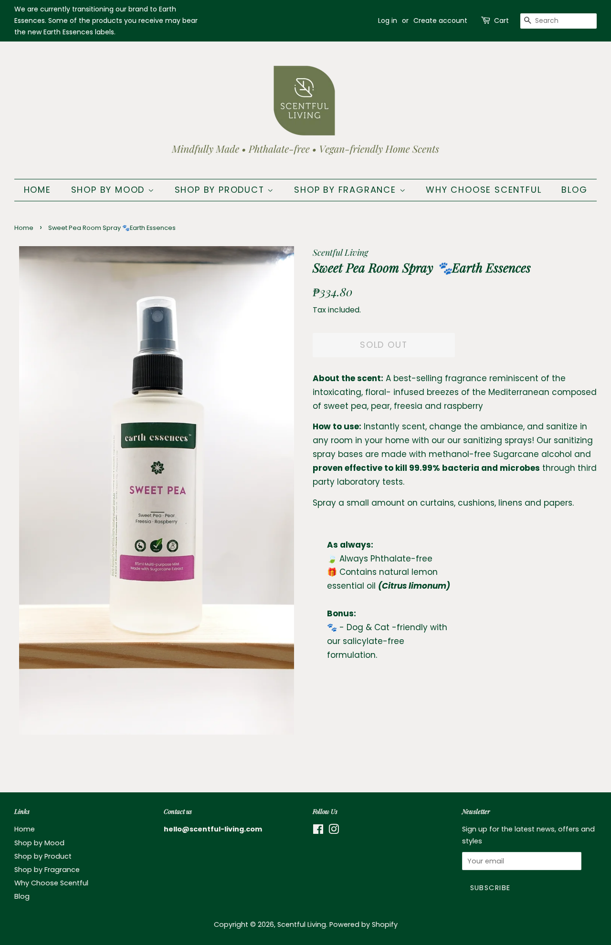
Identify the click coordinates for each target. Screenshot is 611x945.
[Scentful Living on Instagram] (333, 831)
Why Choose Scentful (483, 190)
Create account (440, 20)
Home (37, 190)
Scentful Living (301, 924)
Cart (501, 20)
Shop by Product (221, 190)
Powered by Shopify (363, 924)
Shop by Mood (109, 190)
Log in (387, 20)
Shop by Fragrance (346, 190)
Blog (574, 190)
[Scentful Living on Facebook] (318, 831)
